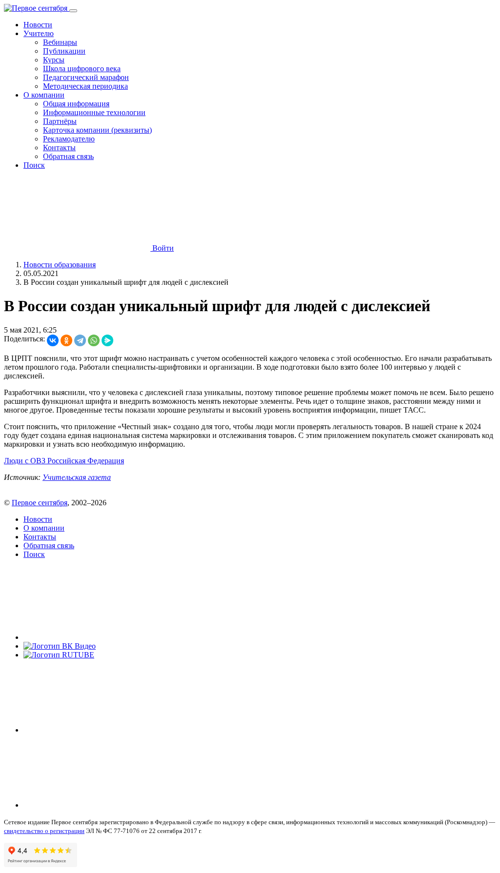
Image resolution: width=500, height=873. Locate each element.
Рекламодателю (69, 139)
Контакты (59, 147)
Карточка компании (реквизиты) (97, 130)
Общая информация (76, 103)
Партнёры (60, 121)
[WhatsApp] (94, 340)
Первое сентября (39, 502)
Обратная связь (68, 156)
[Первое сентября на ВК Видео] (59, 646)
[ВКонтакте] (53, 340)
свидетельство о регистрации (44, 830)
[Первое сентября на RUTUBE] (58, 655)
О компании (43, 528)
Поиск (34, 165)
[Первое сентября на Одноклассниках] (96, 805)
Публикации (64, 51)
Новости (37, 24)
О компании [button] (43, 95)
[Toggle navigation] (73, 10)
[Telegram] (80, 340)
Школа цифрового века (82, 68)
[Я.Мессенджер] (107, 340)
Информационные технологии (94, 112)
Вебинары (60, 42)
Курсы (53, 60)
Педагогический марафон (86, 77)
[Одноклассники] (66, 340)
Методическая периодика (85, 86)
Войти (162, 248)
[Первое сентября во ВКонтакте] (96, 637)
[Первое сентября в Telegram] (96, 730)
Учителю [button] (38, 33)
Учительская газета (76, 477)
